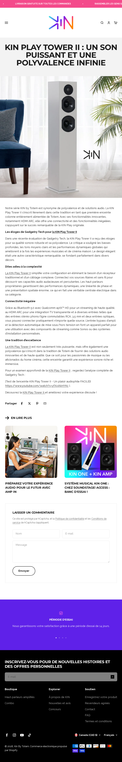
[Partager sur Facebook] (22, 403)
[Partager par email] (45, 403)
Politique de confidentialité (69, 518)
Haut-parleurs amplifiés (20, 697)
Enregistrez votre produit (101, 697)
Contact (90, 709)
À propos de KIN (59, 697)
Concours (55, 709)
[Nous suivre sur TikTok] (30, 735)
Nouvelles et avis (60, 703)
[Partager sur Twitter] (29, 403)
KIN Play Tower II (59, 370)
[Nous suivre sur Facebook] (7, 735)
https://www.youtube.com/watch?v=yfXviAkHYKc (36, 385)
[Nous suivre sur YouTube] (22, 735)
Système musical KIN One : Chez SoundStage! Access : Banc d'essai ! (87, 488)
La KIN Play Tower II (18, 273)
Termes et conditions (98, 721)
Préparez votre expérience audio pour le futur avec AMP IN (29, 488)
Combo (9, 703)
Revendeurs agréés (97, 703)
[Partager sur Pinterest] (37, 403)
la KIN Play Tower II (64, 231)
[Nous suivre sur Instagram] (14, 735)
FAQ (87, 715)
